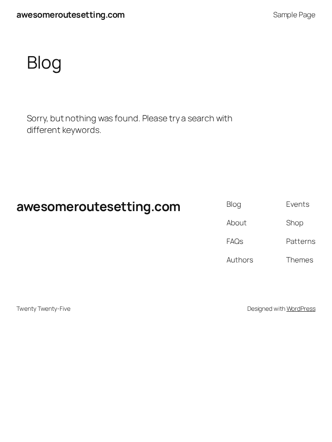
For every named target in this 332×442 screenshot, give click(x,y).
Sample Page (294, 14)
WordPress (301, 308)
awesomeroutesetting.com (70, 14)
